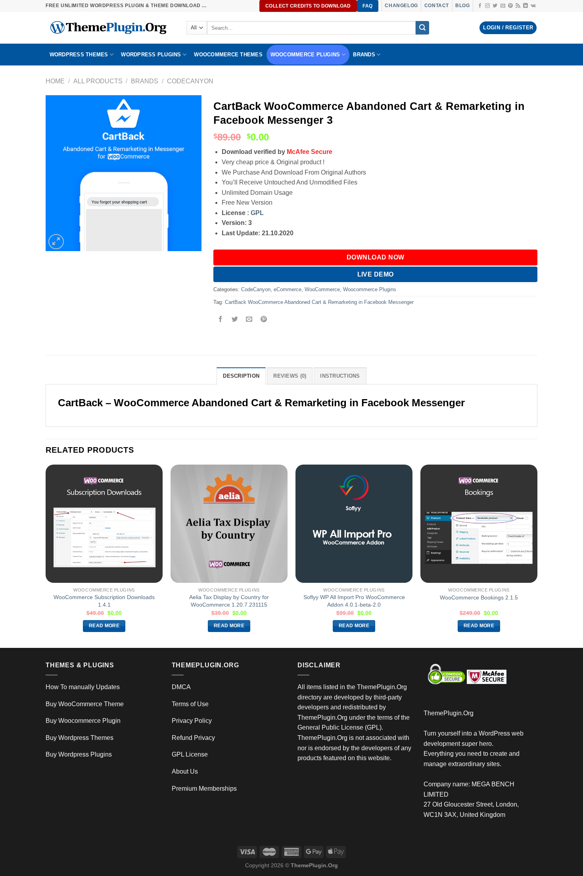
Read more (104, 625)
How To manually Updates (83, 687)
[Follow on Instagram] (487, 6)
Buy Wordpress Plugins (79, 754)
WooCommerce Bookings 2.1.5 (479, 597)
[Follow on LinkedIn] (525, 6)
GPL (257, 212)
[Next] (537, 555)
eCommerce (287, 289)
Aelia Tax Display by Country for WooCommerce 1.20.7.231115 (229, 601)
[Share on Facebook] (220, 320)
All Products (98, 81)
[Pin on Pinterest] (263, 320)
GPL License (190, 754)
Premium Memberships (204, 788)
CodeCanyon (190, 81)
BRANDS (364, 55)
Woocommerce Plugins (305, 55)
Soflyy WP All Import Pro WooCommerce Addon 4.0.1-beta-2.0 (354, 601)
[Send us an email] (503, 6)
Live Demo (375, 274)
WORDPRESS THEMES (79, 55)
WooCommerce (322, 289)
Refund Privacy (193, 737)
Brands (144, 81)
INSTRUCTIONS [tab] (340, 376)
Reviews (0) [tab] (289, 376)
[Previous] (46, 555)
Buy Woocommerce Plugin (83, 720)
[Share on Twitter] (235, 320)
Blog (462, 5)
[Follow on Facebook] (480, 6)
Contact (436, 5)
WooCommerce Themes (228, 55)
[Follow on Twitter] (495, 6)
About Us (185, 771)
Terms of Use (190, 704)
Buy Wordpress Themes (79, 737)
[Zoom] (56, 242)
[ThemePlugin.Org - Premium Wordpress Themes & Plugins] (110, 27)
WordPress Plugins (151, 55)
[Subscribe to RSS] (518, 6)
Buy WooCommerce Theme (85, 704)
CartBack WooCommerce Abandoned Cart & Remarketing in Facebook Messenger (319, 302)
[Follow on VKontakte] (533, 6)
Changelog (401, 5)
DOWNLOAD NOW (376, 257)
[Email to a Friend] (249, 320)
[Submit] (422, 28)
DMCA (181, 687)
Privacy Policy (192, 720)
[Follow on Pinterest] (510, 6)
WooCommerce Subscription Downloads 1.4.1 (104, 601)
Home (55, 81)
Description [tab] (241, 376)
